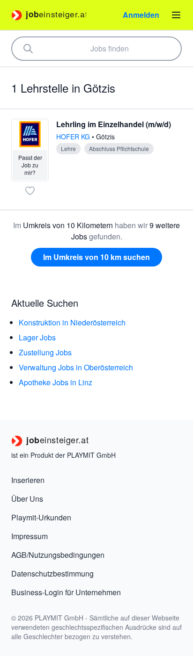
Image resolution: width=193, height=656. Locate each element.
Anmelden (141, 14)
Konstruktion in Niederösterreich (72, 322)
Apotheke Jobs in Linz (55, 382)
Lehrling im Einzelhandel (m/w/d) (113, 124)
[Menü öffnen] (176, 15)
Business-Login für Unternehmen (66, 592)
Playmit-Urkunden (41, 517)
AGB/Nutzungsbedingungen (57, 554)
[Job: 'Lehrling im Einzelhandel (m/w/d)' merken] (30, 190)
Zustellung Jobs (45, 352)
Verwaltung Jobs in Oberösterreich (76, 367)
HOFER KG (74, 136)
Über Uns (27, 498)
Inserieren (28, 480)
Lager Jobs (37, 337)
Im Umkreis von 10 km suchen (96, 257)
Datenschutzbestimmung (52, 573)
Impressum (29, 536)
